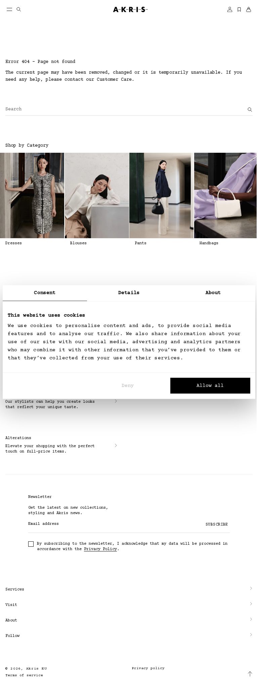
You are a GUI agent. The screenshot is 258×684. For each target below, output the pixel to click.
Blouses (78, 243)
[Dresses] (32, 195)
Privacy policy (145, 666)
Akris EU (36, 667)
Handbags (209, 243)
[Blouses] (97, 195)
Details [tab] (129, 292)
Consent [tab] (44, 292)
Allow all (210, 386)
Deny (128, 386)
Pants (140, 243)
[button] (126, 588)
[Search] (250, 109)
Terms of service (24, 674)
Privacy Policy (100, 549)
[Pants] (161, 195)
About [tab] (213, 292)
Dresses (13, 243)
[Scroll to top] (245, 674)
